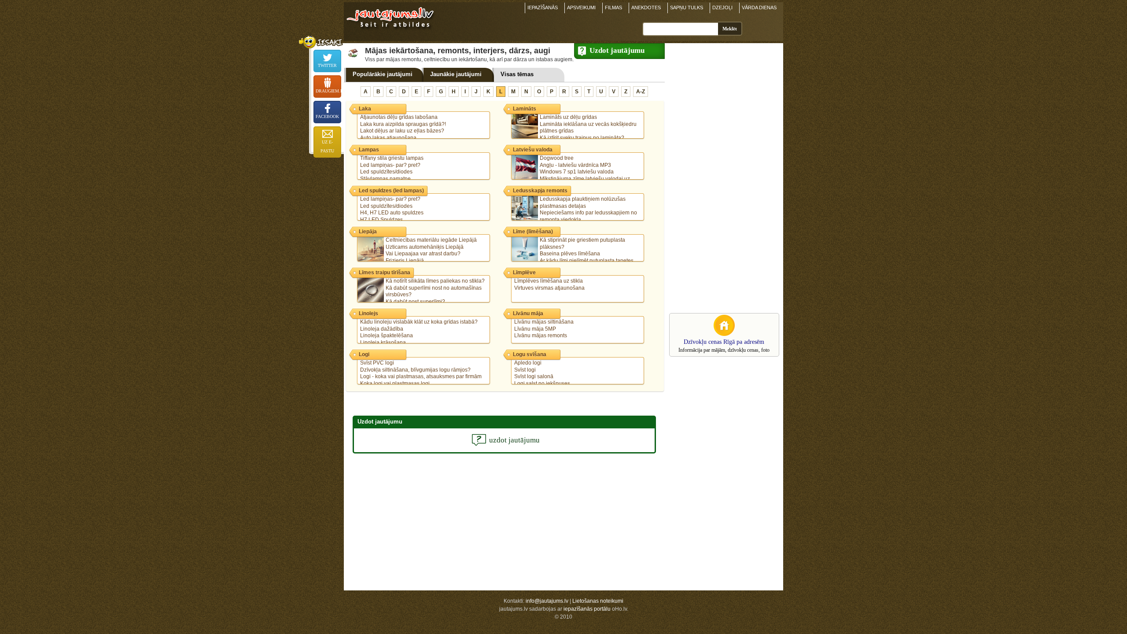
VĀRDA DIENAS (759, 7)
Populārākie (382, 74)
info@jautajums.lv (547, 601)
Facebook (327, 116)
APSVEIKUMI (581, 7)
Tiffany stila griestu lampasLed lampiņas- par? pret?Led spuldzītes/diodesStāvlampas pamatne (392, 168)
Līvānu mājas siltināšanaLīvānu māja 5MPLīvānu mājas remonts (544, 329)
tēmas (517, 74)
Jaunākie (456, 74)
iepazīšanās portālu (587, 609)
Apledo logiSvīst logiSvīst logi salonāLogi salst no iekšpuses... (544, 373)
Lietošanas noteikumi (597, 601)
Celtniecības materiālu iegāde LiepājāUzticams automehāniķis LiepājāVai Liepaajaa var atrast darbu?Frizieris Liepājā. (431, 250)
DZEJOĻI (722, 7)
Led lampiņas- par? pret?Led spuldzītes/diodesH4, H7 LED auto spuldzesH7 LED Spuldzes (392, 209)
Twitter (327, 65)
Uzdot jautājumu (617, 50)
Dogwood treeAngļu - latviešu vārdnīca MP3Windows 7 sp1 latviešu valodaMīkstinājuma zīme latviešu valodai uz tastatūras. (572, 171)
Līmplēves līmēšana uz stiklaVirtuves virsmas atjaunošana (549, 284)
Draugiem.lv (328, 90)
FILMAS (613, 7)
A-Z (640, 91)
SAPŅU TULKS (686, 7)
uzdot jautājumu (514, 440)
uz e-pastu (327, 146)
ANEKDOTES (646, 7)
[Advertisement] (722, 177)
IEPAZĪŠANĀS (542, 7)
